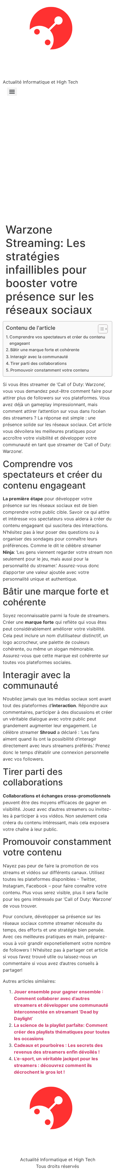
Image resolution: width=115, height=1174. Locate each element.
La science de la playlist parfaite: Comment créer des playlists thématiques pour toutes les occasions (62, 1031)
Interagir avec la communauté (39, 356)
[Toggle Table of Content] (100, 329)
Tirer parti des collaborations (38, 363)
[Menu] (12, 92)
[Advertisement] (57, 162)
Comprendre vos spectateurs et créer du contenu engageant (57, 340)
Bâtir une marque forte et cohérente (44, 349)
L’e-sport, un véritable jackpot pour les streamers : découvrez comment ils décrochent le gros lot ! (56, 1065)
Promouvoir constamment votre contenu (49, 370)
